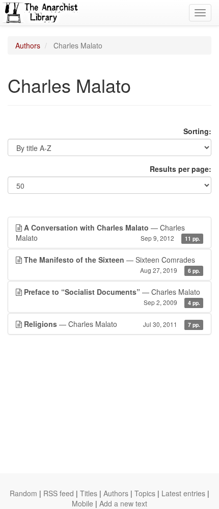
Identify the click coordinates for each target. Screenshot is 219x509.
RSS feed (58, 493)
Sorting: (197, 131)
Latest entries (183, 493)
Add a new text (123, 503)
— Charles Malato (108, 232)
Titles (88, 493)
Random (23, 493)
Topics (144, 493)
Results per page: (180, 169)
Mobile (82, 503)
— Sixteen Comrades (112, 264)
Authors (27, 45)
